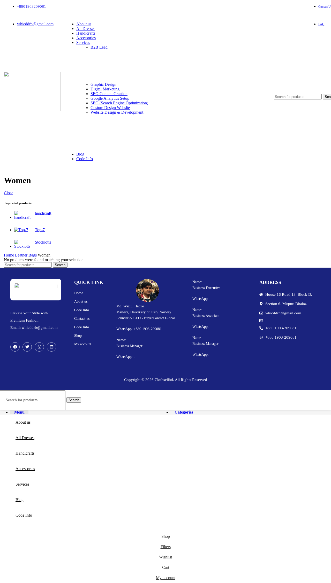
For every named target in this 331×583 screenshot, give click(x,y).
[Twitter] (27, 347)
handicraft (43, 213)
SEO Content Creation (109, 93)
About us (80, 302)
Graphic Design (103, 84)
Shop (78, 336)
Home (9, 255)
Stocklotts (43, 242)
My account (82, 344)
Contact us (81, 319)
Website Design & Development (117, 112)
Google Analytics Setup (110, 98)
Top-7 (40, 230)
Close (8, 193)
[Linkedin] (51, 347)
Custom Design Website (110, 107)
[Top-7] (22, 230)
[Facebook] (15, 347)
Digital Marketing (105, 89)
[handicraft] (22, 215)
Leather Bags (26, 255)
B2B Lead (99, 47)
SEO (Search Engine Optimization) (119, 103)
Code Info (81, 310)
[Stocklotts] (22, 244)
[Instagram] (39, 347)
